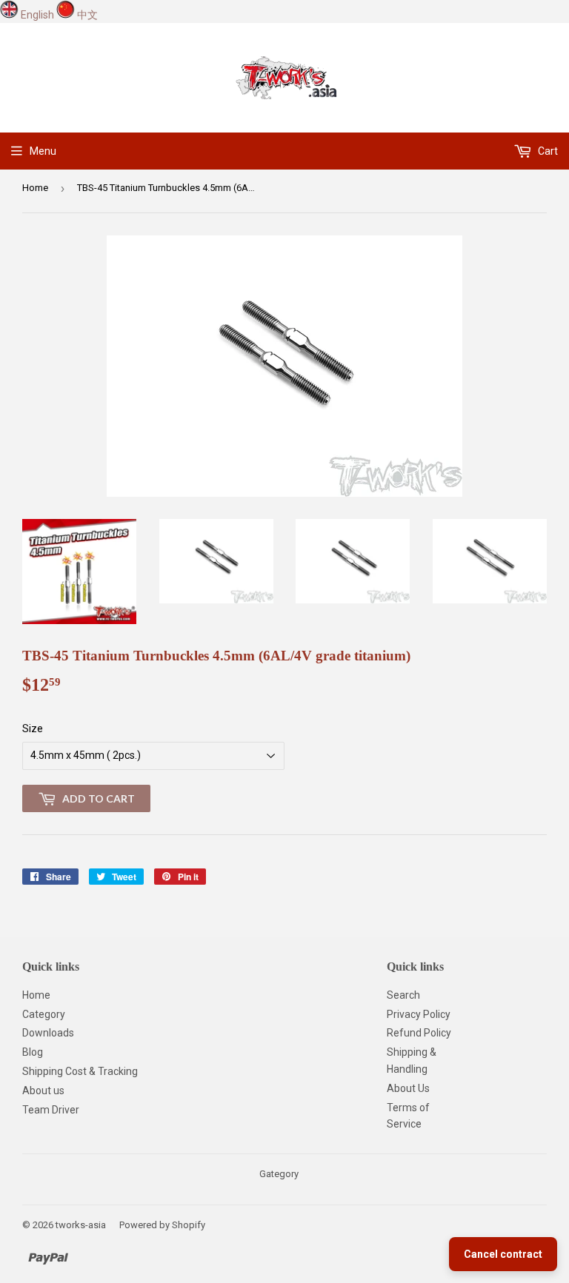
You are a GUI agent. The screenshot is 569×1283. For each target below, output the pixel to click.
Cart (547, 151)
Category (43, 1014)
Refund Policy (419, 1033)
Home (35, 187)
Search (403, 995)
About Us (408, 1088)
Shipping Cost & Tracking (80, 1071)
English (37, 15)
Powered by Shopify (162, 1224)
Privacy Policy (418, 1014)
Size (32, 728)
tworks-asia (81, 1224)
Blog (32, 1052)
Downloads (48, 1033)
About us (43, 1090)
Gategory (279, 1173)
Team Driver (50, 1110)
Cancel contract (503, 1254)
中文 (87, 15)
